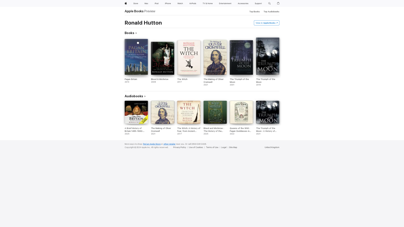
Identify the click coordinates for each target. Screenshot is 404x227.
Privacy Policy (179, 147)
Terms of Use (212, 147)
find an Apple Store (152, 144)
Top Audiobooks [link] (271, 11)
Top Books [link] (254, 11)
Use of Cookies (196, 147)
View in (265, 23)
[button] (269, 3)
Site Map (233, 147)
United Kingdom (272, 147)
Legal (223, 147)
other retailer (169, 144)
